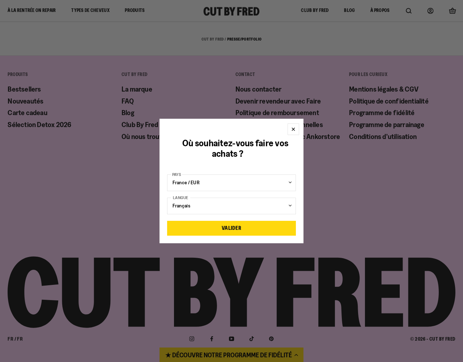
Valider (231, 228)
